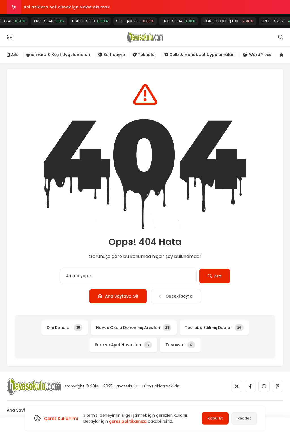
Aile (14, 54)
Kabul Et (215, 418)
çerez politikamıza (128, 421)
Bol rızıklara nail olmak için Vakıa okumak (67, 7)
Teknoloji (146, 54)
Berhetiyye (113, 54)
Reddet (244, 418)
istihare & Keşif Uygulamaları (60, 54)
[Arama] (280, 37)
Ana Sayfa (17, 410)
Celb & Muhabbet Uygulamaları (201, 54)
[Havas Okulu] (145, 37)
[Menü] (9, 37)
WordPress (259, 54)
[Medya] (236, 386)
